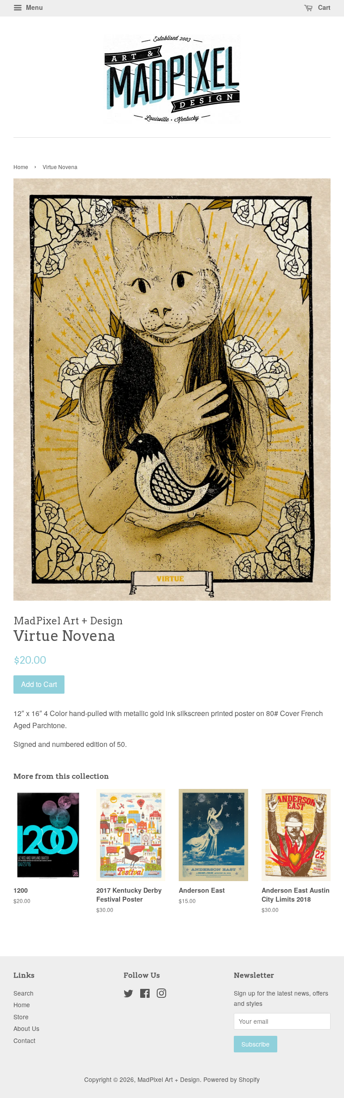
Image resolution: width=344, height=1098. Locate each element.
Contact (24, 1040)
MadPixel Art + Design (169, 1079)
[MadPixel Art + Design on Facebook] (145, 994)
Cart (323, 7)
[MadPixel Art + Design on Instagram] (161, 994)
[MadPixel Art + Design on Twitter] (128, 994)
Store (21, 1016)
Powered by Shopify (231, 1079)
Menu (33, 7)
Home (20, 166)
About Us (26, 1028)
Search (23, 992)
